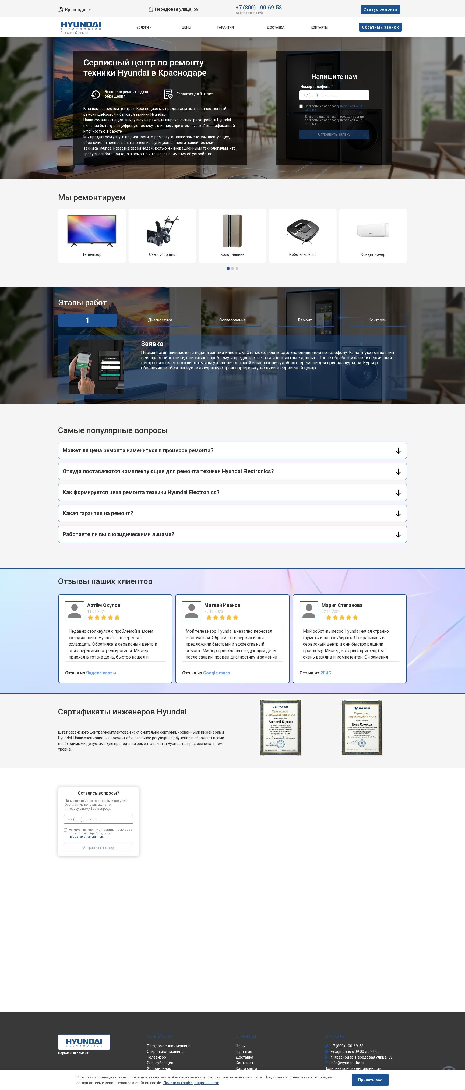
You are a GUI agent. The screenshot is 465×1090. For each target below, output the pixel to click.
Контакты (319, 27)
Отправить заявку (334, 134)
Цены (186, 27)
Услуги (142, 27)
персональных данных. (86, 836)
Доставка (275, 27)
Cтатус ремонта (380, 9)
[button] (228, 268)
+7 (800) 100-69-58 (259, 7)
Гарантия (225, 27)
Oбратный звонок (380, 27)
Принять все (370, 1080)
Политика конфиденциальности (191, 1083)
